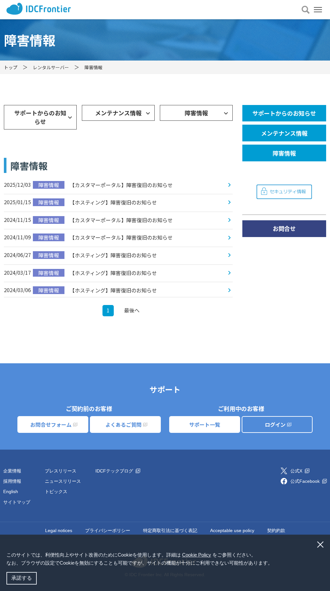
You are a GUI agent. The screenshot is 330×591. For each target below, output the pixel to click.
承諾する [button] (21, 578)
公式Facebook (305, 481)
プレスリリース (60, 470)
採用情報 (12, 481)
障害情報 (196, 113)
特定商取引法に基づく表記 (170, 530)
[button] (275, 564)
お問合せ (284, 228)
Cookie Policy (196, 555)
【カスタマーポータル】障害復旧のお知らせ (105, 185)
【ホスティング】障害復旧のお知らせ (97, 202)
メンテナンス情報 (118, 113)
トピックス (56, 491)
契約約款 (276, 530)
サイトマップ (16, 502)
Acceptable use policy (232, 530)
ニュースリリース (63, 481)
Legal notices (58, 530)
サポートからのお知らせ (40, 117)
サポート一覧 (204, 424)
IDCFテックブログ (114, 470)
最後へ (132, 310)
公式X (297, 470)
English (10, 491)
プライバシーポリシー (107, 530)
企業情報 (12, 470)
